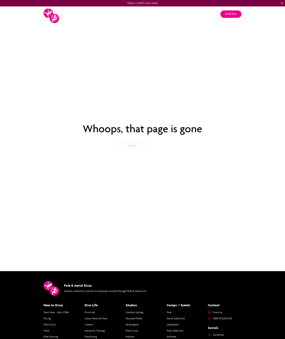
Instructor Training (95, 330)
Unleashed (172, 324)
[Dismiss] (282, 3)
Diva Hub (90, 312)
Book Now (231, 13)
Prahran (130, 336)
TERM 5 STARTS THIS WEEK (142, 3)
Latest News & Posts (96, 318)
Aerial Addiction (176, 318)
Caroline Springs (134, 312)
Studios (108, 14)
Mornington (132, 324)
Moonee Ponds (134, 318)
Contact (208, 14)
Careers (89, 324)
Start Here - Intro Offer (56, 312)
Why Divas (50, 324)
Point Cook (132, 330)
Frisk (169, 312)
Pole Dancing (51, 336)
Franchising (91, 336)
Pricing (160, 14)
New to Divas (127, 14)
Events (192, 14)
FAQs (46, 330)
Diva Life (177, 14)
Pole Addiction (175, 330)
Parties (146, 14)
